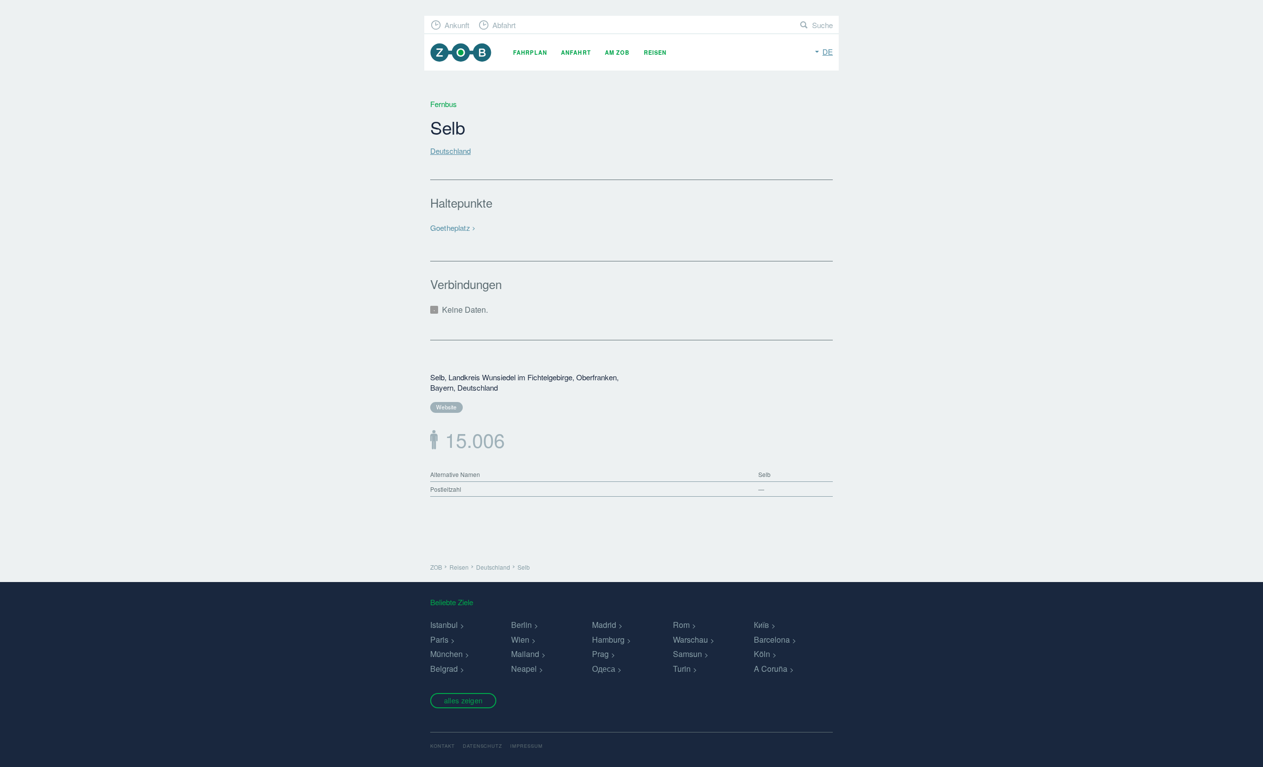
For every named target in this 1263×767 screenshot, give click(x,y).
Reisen (655, 52)
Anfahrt (576, 52)
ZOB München (460, 52)
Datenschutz (483, 745)
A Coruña (770, 668)
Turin (682, 668)
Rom (681, 624)
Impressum (526, 745)
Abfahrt (504, 25)
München (446, 653)
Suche (822, 25)
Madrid (604, 624)
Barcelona (772, 639)
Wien (520, 639)
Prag (600, 653)
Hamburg (608, 639)
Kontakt (442, 745)
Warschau (690, 639)
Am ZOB (617, 52)
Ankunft (457, 25)
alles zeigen (463, 700)
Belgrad (444, 668)
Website (446, 407)
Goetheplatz (450, 227)
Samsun (687, 653)
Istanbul (444, 624)
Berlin (521, 624)
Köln (762, 653)
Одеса (603, 668)
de (827, 51)
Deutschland (450, 151)
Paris (439, 639)
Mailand (525, 653)
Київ (761, 624)
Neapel (524, 668)
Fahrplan (530, 52)
